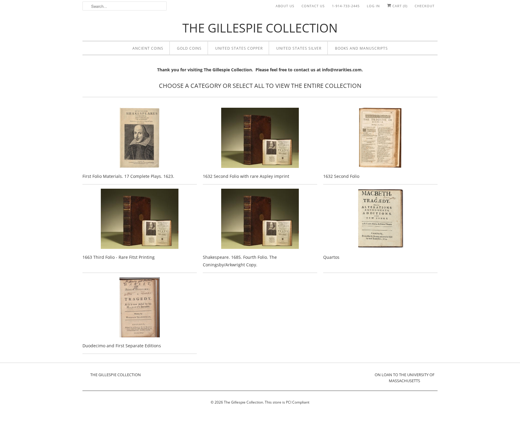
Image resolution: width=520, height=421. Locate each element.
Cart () (399, 6)
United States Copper (239, 48)
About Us (285, 6)
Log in (373, 6)
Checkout (425, 6)
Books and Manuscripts (361, 48)
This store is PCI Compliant (287, 402)
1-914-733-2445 (346, 6)
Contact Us (313, 6)
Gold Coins (189, 48)
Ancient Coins (147, 48)
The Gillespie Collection (243, 402)
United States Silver (298, 48)
